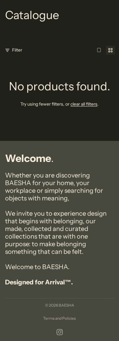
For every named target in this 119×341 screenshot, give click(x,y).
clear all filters (83, 104)
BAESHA (66, 305)
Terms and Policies (59, 318)
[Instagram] (59, 332)
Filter (17, 50)
